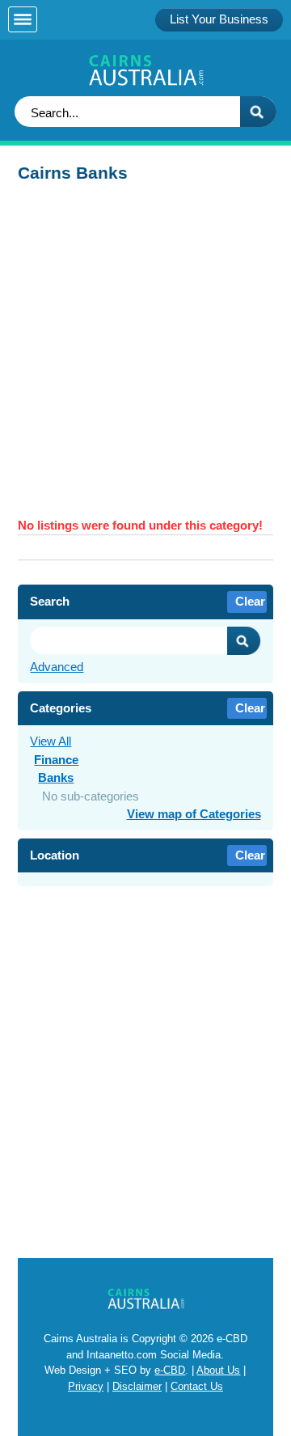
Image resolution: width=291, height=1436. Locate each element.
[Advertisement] (145, 354)
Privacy (85, 1386)
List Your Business (219, 19)
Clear (250, 601)
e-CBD (169, 1370)
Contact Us (197, 1386)
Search (244, 641)
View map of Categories (194, 814)
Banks (56, 777)
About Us (218, 1370)
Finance (56, 760)
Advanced (56, 667)
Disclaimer (137, 1386)
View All (50, 741)
